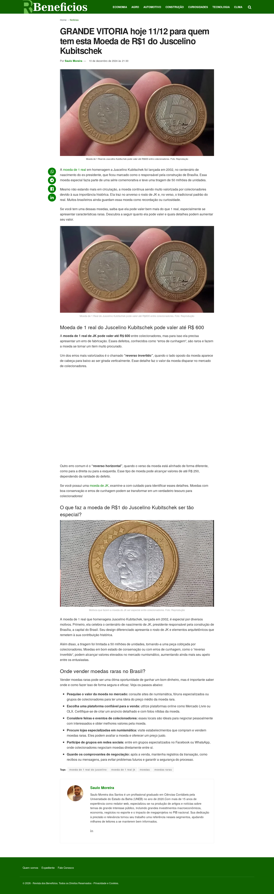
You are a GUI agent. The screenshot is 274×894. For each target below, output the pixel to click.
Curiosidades (198, 7)
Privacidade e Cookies (105, 883)
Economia (120, 7)
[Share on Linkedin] (52, 197)
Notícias (74, 19)
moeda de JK (99, 485)
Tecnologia (221, 7)
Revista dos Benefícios (45, 883)
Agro (135, 7)
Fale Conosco (66, 868)
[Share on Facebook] (52, 189)
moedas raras (163, 769)
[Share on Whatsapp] (52, 172)
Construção (174, 7)
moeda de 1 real (74, 169)
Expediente (48, 868)
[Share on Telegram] (52, 180)
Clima (238, 7)
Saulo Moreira (73, 61)
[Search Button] (249, 7)
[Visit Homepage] (55, 7)
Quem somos (30, 868)
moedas (145, 769)
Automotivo (152, 7)
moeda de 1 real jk (123, 769)
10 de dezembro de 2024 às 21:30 (108, 61)
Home (63, 19)
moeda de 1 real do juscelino (88, 769)
